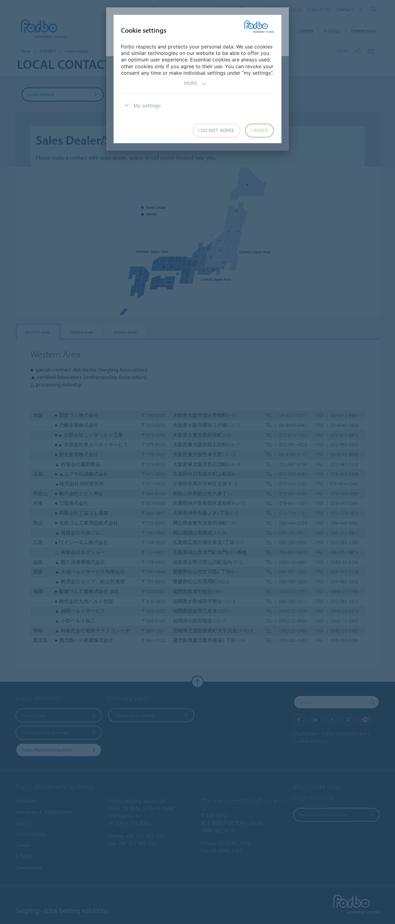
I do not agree (216, 130)
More (190, 83)
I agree (259, 130)
